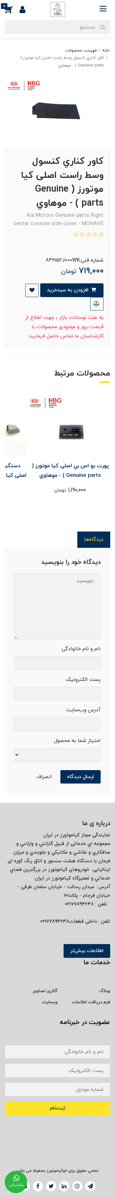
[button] (12, 9)
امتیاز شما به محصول (77, 740)
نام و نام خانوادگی (81, 648)
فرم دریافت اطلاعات (91, 1002)
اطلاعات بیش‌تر (86, 950)
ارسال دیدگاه (80, 776)
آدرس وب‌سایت (83, 709)
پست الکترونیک (83, 679)
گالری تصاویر (45, 991)
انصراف (44, 776)
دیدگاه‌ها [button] (93, 539)
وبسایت (49, 1002)
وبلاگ (104, 991)
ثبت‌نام (57, 1108)
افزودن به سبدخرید (68, 290)
